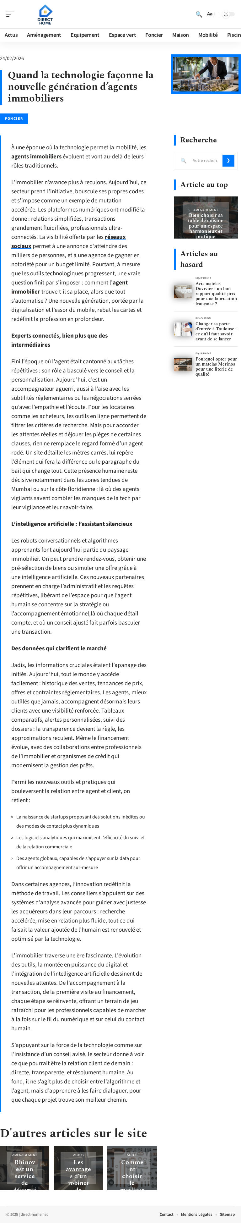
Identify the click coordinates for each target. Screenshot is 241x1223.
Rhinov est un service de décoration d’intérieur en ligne (25, 1190)
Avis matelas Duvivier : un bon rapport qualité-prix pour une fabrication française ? (216, 293)
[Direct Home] (45, 14)
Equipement (203, 278)
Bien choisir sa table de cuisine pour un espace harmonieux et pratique (205, 226)
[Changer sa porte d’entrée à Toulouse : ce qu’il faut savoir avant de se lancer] (183, 329)
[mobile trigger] (11, 14)
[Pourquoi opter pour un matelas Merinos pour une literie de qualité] (183, 364)
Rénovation (203, 318)
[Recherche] (199, 14)
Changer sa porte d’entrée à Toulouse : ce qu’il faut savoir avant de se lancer (216, 331)
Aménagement (24, 1155)
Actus (78, 1155)
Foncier (14, 118)
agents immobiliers (36, 156)
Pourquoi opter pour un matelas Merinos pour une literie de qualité (216, 366)
